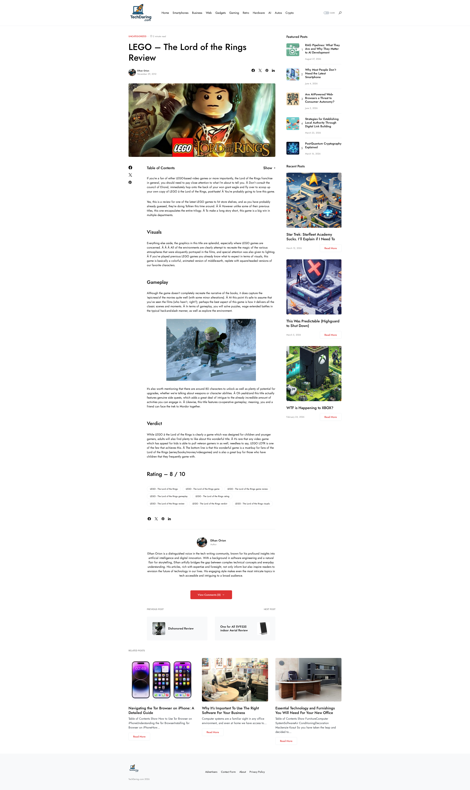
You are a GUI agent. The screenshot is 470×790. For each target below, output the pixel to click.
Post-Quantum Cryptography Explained (323, 145)
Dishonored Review (181, 628)
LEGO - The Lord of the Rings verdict (209, 503)
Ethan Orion (143, 70)
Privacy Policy (257, 772)
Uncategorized (137, 36)
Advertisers (211, 772)
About (242, 772)
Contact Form (228, 772)
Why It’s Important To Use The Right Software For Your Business (230, 710)
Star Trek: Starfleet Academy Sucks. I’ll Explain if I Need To (310, 236)
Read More (330, 248)
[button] (329, 13)
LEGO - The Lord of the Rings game (202, 489)
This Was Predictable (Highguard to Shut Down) (312, 323)
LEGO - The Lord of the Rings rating (212, 496)
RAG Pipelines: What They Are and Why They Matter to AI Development (322, 48)
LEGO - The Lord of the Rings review (167, 503)
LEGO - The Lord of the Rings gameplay (168, 496)
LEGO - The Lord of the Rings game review (247, 489)
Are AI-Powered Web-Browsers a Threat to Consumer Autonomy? (319, 98)
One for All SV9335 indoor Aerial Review (234, 628)
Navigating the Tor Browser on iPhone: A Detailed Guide (161, 710)
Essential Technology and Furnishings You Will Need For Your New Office (305, 710)
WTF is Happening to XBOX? (309, 408)
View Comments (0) (209, 595)
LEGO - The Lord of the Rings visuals (252, 503)
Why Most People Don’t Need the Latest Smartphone (320, 73)
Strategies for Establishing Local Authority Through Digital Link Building (322, 122)
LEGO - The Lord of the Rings (164, 489)
